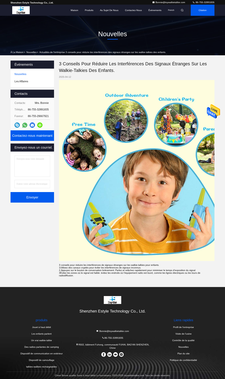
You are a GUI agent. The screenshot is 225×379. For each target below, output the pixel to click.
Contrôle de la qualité (183, 340)
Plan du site (183, 353)
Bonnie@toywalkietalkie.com (170, 2)
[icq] (40, 125)
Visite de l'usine (183, 333)
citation (203, 10)
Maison (74, 10)
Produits (89, 10)
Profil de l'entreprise (183, 327)
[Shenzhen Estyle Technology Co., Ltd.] (21, 10)
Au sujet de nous (109, 10)
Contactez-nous (133, 10)
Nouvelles (31, 52)
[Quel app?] (24, 125)
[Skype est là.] (17, 125)
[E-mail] (32, 125)
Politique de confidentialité (183, 360)
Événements (154, 10)
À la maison (17, 52)
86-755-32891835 (204, 2)
